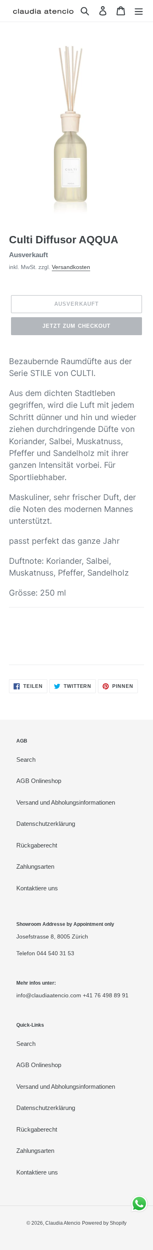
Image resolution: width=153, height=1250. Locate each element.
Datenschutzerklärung (45, 823)
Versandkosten (71, 267)
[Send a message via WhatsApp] (139, 1203)
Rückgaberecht (36, 845)
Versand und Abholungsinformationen (65, 802)
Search (25, 759)
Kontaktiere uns (37, 888)
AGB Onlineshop (38, 780)
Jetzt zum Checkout (76, 326)
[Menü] (139, 11)
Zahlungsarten (35, 866)
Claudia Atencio (62, 1223)
